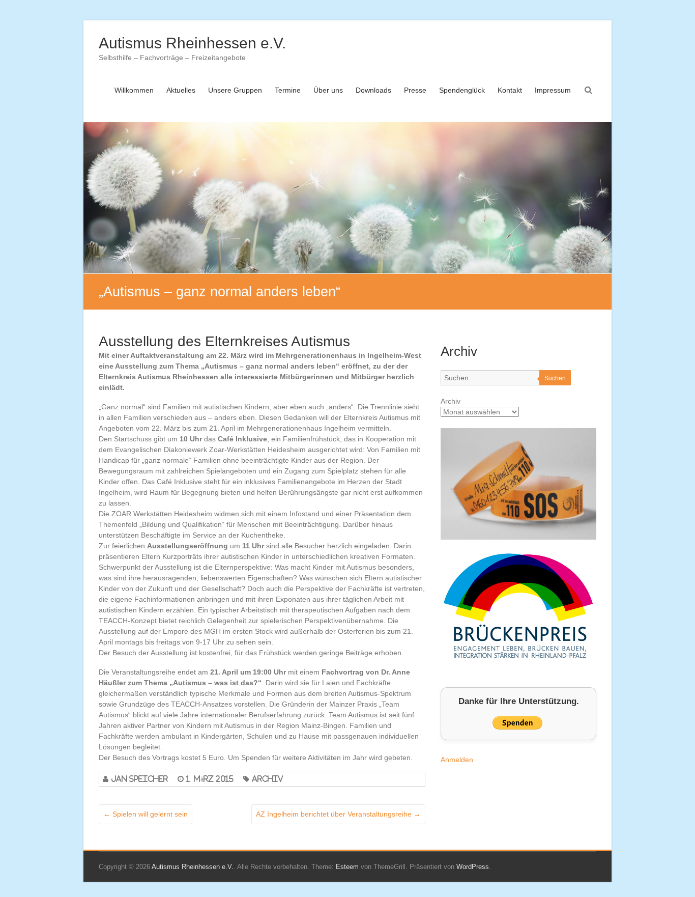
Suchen (555, 378)
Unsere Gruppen (235, 90)
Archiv (267, 778)
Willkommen (134, 90)
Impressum (553, 90)
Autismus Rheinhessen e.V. (192, 43)
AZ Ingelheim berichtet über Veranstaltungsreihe (338, 814)
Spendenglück (462, 90)
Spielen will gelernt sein (145, 814)
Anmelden (457, 759)
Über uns (328, 90)
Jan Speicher (139, 778)
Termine (288, 90)
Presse (415, 90)
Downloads (373, 90)
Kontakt (510, 90)
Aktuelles (180, 90)
